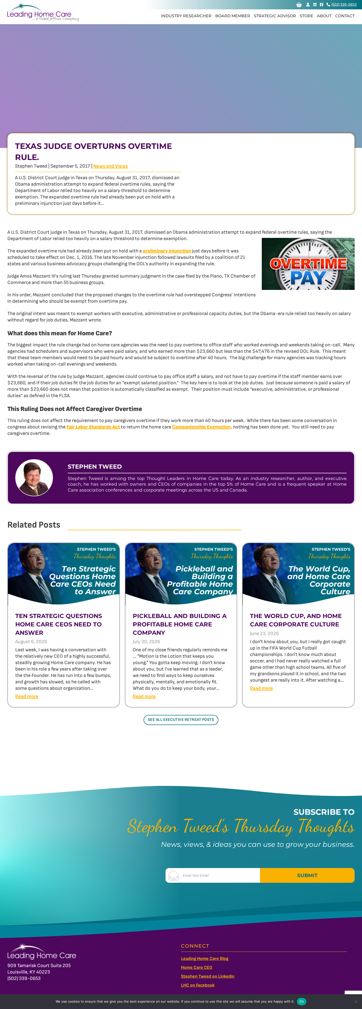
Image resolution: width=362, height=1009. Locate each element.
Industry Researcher (186, 16)
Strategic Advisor (275, 16)
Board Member (232, 16)
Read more (26, 696)
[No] (355, 1001)
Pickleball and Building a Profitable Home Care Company (180, 624)
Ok (301, 1001)
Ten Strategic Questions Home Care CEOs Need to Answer (58, 624)
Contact (345, 16)
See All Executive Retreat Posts (181, 719)
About (324, 16)
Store (306, 16)
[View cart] (299, 4)
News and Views (110, 166)
